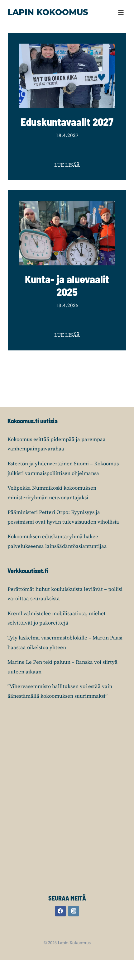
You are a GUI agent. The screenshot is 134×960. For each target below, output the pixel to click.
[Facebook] (60, 911)
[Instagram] (73, 911)
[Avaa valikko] (121, 12)
